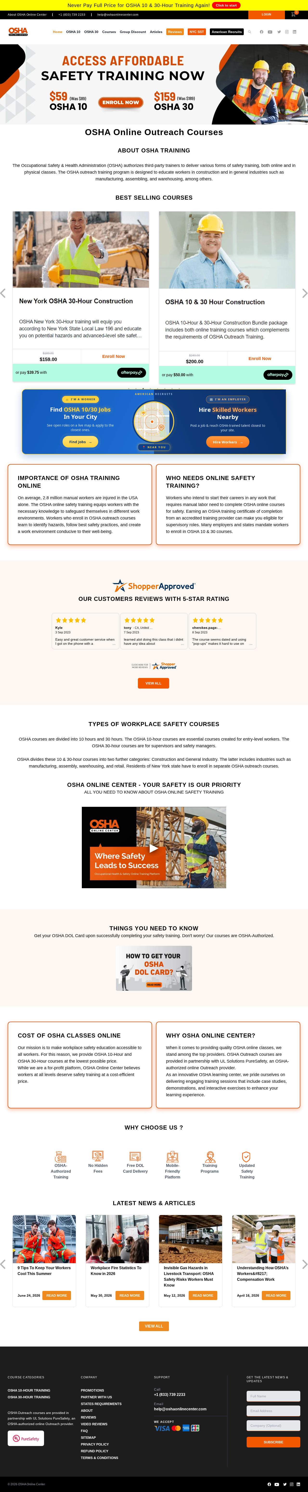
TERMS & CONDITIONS (99, 1458)
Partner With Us (96, 1397)
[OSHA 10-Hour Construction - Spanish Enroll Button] (259, 358)
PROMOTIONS (92, 1390)
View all (154, 1326)
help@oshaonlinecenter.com (118, 14)
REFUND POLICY (94, 1451)
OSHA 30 (91, 32)
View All (153, 683)
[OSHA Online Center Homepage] (23, 31)
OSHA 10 (73, 32)
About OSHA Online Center (27, 14)
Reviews (175, 32)
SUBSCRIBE (273, 1442)
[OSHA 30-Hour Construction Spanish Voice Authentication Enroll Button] (113, 357)
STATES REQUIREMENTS (101, 1404)
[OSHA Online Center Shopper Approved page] (154, 585)
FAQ (84, 1431)
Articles (156, 32)
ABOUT (87, 1411)
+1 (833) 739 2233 (71, 14)
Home (57, 32)
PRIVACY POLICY (95, 1444)
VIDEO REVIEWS (94, 1424)
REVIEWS (88, 1417)
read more (56, 1295)
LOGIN (266, 14)
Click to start (226, 5)
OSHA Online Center (31, 1484)
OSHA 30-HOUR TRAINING (29, 1397)
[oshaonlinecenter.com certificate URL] (154, 666)
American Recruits (227, 32)
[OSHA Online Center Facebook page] (261, 32)
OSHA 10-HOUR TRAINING (29, 1390)
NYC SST (197, 32)
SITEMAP (88, 1437)
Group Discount (133, 32)
